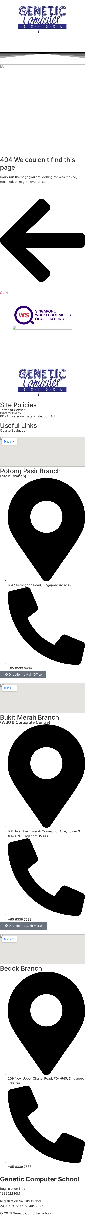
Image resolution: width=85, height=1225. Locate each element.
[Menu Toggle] (42, 41)
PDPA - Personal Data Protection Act (27, 416)
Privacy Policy (10, 413)
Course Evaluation (13, 430)
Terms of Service (12, 410)
